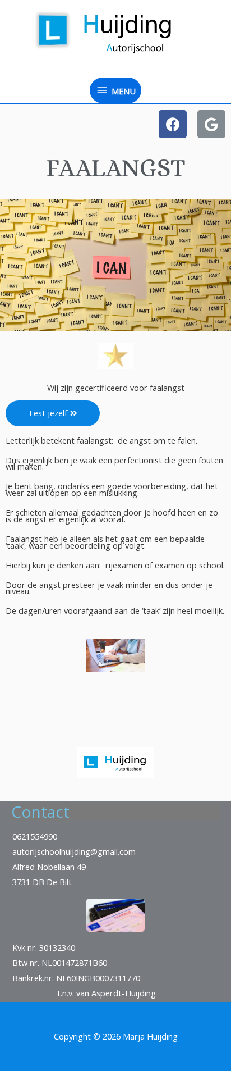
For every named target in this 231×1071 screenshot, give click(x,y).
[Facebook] (173, 124)
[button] (53, 413)
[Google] (211, 124)
